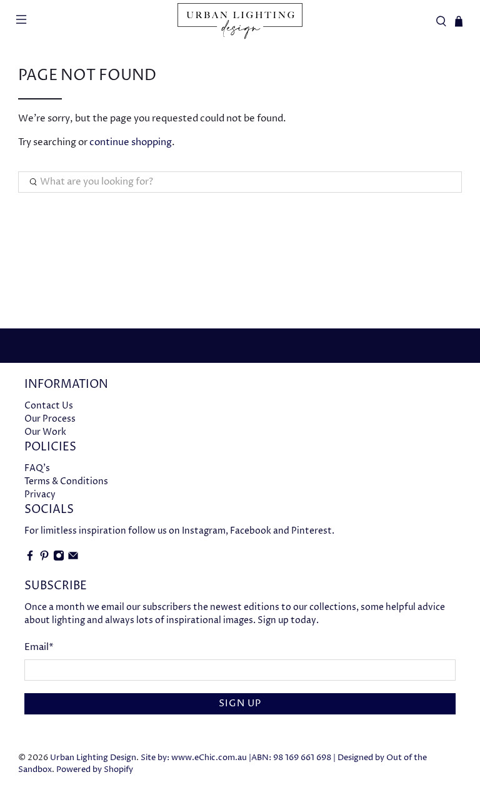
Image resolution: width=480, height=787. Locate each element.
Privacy (40, 494)
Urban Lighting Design (93, 758)
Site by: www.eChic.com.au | (196, 758)
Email (39, 647)
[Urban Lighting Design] (240, 21)
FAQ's (37, 468)
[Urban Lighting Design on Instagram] (58, 558)
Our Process (50, 419)
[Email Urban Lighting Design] (73, 558)
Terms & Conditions (66, 481)
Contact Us (48, 406)
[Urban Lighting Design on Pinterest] (44, 558)
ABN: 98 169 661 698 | (293, 758)
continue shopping (130, 142)
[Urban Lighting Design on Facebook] (30, 558)
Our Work (45, 432)
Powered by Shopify (94, 769)
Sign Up (240, 703)
